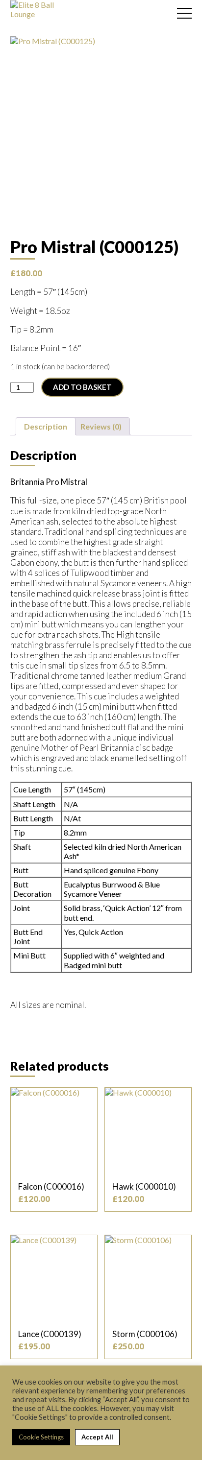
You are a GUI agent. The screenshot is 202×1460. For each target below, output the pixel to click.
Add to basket (82, 387)
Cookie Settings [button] (41, 1437)
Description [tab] (45, 426)
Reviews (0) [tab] (101, 426)
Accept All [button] (97, 1437)
